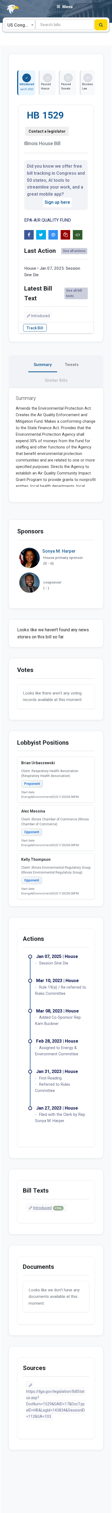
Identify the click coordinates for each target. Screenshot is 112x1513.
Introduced (40, 316)
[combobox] (20, 24)
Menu (67, 7)
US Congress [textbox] (20, 25)
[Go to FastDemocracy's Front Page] (9, 9)
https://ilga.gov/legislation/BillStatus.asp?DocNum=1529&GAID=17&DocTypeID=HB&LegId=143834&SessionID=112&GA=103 (55, 1404)
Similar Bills (56, 380)
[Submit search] (101, 24)
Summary (43, 364)
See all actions (74, 251)
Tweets (72, 364)
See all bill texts (74, 293)
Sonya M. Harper (59, 551)
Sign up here (57, 202)
